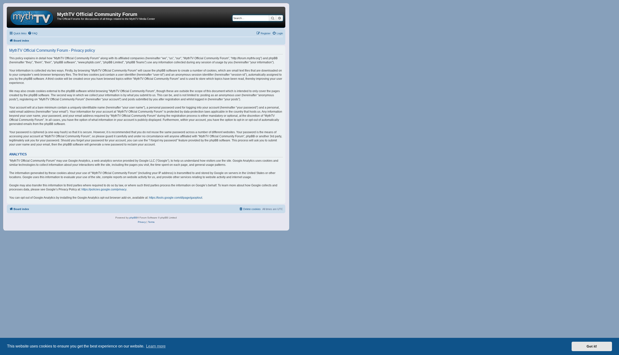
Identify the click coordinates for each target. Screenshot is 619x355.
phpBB (133, 217)
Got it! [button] (592, 346)
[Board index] (32, 17)
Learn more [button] (156, 346)
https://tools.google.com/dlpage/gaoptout (175, 197)
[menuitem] (32, 33)
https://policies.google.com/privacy (103, 189)
